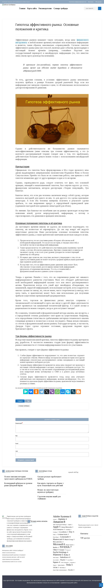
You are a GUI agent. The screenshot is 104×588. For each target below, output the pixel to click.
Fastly (55, 534)
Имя (16, 435)
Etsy (71, 532)
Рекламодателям (45, 8)
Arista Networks (67, 527)
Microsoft (59, 544)
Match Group (69, 539)
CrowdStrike (63, 532)
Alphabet (62, 519)
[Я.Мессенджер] (25, 391)
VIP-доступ (98, 2)
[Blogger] (78, 391)
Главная (22, 8)
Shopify (63, 560)
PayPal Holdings (60, 552)
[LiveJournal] (73, 391)
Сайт (16, 451)
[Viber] (52, 391)
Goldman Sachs (63, 534)
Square (56, 562)
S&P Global (56, 557)
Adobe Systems (62, 516)
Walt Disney (63, 567)
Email (16, 443)
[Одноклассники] (36, 391)
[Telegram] (41, 391)
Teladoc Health (61, 565)
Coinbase (55, 532)
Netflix (56, 547)
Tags (28, 401)
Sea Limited (56, 560)
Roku (67, 555)
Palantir (62, 550)
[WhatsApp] (57, 391)
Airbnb (55, 519)
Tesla (69, 565)
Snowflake (70, 560)
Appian (70, 524)
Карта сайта (32, 8)
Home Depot (56, 537)
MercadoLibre (58, 542)
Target (55, 565)
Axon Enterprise (59, 529)
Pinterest (58, 555)
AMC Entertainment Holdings (60, 524)
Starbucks (73, 562)
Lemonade (65, 537)
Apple (56, 527)
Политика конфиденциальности (77, 2)
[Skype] (67, 391)
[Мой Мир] (62, 391)
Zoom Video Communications (60, 570)
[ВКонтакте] (30, 391)
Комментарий (19, 423)
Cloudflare (68, 529)
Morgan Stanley (70, 544)
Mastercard (58, 539)
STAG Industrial (65, 562)
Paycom (68, 550)
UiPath (56, 567)
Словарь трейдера (61, 8)
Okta (55, 550)
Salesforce (65, 557)
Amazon (59, 522)
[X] (46, 391)
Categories (20, 401)
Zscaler (71, 570)
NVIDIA (66, 547)
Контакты (90, 2)
